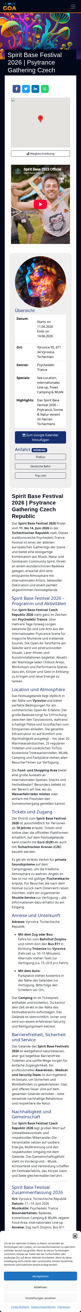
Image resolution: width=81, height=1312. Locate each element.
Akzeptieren (40, 1276)
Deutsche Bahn (40, 466)
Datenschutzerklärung (43, 1307)
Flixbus (40, 457)
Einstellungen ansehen (40, 1298)
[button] (75, 1236)
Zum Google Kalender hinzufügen (42, 437)
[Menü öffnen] (73, 6)
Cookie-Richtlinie (20, 1307)
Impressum (63, 1307)
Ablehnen (40, 1287)
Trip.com (40, 475)
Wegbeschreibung (41, 153)
